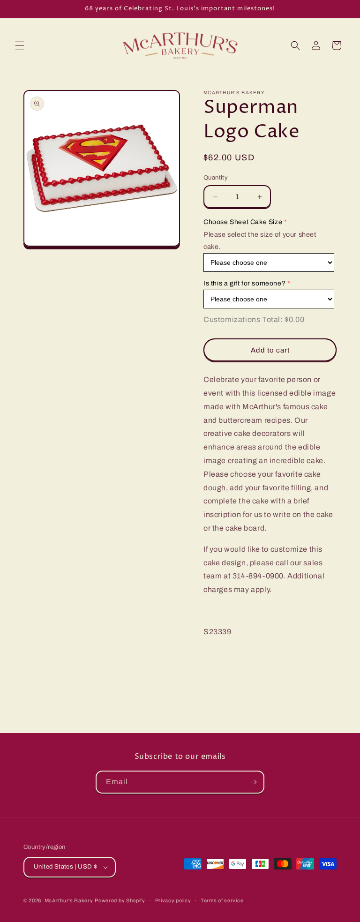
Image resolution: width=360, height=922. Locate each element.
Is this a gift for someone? (244, 283)
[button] (19, 45)
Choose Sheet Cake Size (242, 221)
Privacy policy (173, 900)
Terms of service (222, 900)
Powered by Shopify (120, 900)
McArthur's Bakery (69, 900)
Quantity (215, 177)
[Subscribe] (253, 782)
